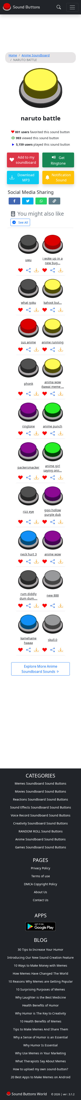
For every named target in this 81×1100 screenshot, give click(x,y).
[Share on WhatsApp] (41, 201)
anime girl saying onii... (52, 468)
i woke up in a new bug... (53, 260)
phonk (28, 384)
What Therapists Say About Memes (40, 1061)
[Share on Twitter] (28, 201)
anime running (53, 342)
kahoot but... (53, 303)
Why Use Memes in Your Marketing (40, 1053)
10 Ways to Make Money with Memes (40, 965)
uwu (28, 260)
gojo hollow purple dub (52, 512)
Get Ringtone (58, 160)
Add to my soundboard (26, 160)
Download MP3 (25, 177)
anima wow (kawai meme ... (52, 384)
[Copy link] (54, 201)
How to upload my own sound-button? (40, 1069)
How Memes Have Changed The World (40, 973)
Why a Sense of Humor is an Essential (40, 1037)
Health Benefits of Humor (40, 1005)
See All (22, 222)
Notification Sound (61, 177)
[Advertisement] (40, 32)
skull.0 (52, 640)
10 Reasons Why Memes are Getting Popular (40, 981)
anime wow (52, 554)
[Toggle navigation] (72, 7)
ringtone (28, 426)
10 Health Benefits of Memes (40, 1021)
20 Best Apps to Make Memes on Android (40, 1077)
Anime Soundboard (36, 55)
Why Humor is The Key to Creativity (40, 1013)
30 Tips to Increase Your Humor (40, 949)
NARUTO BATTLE (25, 60)
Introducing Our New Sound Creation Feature (40, 957)
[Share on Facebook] (14, 201)
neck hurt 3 (28, 554)
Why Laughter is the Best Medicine (40, 997)
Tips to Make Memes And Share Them (40, 1029)
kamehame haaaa (29, 640)
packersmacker (28, 467)
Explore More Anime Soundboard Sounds (39, 669)
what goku (28, 303)
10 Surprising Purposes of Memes (40, 989)
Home (13, 55)
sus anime (28, 342)
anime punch (52, 426)
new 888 (53, 595)
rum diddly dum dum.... (28, 596)
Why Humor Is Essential (40, 1045)
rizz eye (28, 511)
